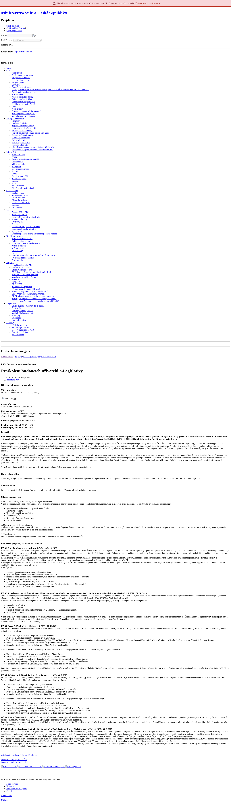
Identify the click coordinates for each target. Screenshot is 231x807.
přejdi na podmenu (14, 30)
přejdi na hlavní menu (15, 28)
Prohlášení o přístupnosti (16, 789)
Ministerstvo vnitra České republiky (34, 13)
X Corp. (23, 755)
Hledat (4, 35)
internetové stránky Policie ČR (14, 759)
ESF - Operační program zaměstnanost (39, 357)
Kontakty (10, 786)
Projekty (18, 357)
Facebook (32, 755)
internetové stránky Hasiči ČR (13, 762)
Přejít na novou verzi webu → (147, 3)
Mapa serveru (19, 52)
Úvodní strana (7, 357)
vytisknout (5, 755)
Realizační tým (12, 380)
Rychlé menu (6, 40)
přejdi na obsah (12, 26)
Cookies (9, 791)
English (29, 52)
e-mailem (15, 755)
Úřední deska (6, 795)
